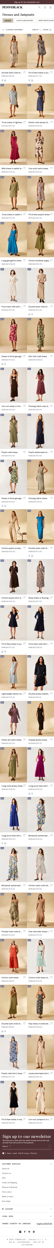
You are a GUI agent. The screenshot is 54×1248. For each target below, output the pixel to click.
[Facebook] (24, 1232)
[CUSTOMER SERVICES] (51, 1164)
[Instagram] (20, 1232)
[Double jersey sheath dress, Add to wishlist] (51, 693)
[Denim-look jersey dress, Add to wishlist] (51, 122)
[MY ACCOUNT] (51, 1209)
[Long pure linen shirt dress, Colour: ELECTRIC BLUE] (32, 793)
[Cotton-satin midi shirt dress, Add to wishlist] (51, 885)
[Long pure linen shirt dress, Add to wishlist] (51, 786)
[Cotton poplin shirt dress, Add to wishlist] (24, 598)
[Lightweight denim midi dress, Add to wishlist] (24, 693)
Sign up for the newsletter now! (27, 2)
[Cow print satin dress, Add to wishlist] (51, 168)
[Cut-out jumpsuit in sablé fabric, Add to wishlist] (51, 1119)
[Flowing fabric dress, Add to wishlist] (51, 498)
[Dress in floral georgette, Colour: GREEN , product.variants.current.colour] (5, 505)
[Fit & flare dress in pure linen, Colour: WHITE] (5, 651)
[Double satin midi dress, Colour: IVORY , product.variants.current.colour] (5, 80)
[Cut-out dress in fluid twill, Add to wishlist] (24, 406)
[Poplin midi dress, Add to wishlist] (24, 452)
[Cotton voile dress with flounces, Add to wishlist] (51, 977)
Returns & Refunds (9, 1187)
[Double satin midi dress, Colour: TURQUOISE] (32, 314)
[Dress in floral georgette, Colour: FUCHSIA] (2, 506)
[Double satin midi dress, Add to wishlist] (24, 72)
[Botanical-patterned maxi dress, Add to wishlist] (24, 885)
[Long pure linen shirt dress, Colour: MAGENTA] (2, 843)
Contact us (6, 1173)
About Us (5, 1168)
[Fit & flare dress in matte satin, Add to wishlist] (24, 1119)
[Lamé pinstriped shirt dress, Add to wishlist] (51, 1073)
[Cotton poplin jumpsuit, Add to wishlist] (24, 548)
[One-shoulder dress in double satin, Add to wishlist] (51, 931)
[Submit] (49, 1146)
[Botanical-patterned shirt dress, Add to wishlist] (51, 835)
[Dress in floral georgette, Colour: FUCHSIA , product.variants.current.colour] (2, 363)
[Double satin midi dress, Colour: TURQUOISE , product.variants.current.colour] (32, 555)
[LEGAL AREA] (51, 1216)
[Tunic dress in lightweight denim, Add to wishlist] (24, 122)
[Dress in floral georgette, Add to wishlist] (24, 356)
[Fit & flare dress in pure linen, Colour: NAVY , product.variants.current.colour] (2, 651)
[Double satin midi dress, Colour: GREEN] (2, 80)
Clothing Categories (14, 29)
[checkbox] (3, 1153)
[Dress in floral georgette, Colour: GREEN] (5, 364)
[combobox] (36, 30)
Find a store (7, 1192)
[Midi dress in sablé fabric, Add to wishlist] (24, 168)
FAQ (3, 1178)
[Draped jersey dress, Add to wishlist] (51, 740)
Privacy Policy (29, 1153)
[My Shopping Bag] (45, 7)
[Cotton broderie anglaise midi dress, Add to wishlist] (51, 260)
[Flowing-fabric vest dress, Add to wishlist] (51, 406)
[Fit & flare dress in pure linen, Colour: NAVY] (29, 80)
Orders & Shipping (9, 1182)
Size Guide (6, 1201)
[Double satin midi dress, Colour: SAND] (29, 555)
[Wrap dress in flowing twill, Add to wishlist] (51, 598)
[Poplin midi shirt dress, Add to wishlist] (24, 1073)
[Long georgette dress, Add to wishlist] (24, 260)
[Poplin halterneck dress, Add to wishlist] (51, 452)
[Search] (39, 7)
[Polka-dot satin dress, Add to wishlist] (24, 740)
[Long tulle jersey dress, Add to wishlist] (24, 786)
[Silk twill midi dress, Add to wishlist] (51, 356)
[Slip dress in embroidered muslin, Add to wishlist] (51, 1023)
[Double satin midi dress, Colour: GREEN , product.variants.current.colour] (2, 1031)
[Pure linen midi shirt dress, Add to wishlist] (24, 306)
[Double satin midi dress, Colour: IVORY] (5, 1031)
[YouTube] (34, 1232)
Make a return (7, 1196)
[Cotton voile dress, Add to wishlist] (24, 977)
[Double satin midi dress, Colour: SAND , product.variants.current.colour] (29, 314)
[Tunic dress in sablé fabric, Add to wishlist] (24, 214)
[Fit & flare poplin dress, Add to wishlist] (51, 214)
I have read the (21, 1153)
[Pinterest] (29, 1232)
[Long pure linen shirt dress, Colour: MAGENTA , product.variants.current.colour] (29, 793)
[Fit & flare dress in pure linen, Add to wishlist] (51, 72)
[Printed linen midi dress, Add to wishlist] (24, 931)
